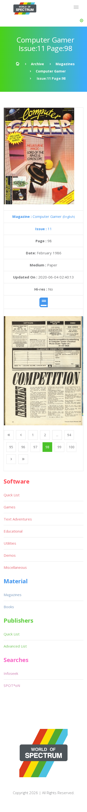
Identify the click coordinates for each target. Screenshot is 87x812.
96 (23, 447)
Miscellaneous (15, 567)
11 (43, 228)
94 (69, 435)
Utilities (10, 543)
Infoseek (11, 673)
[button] (81, 20)
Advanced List (15, 646)
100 (71, 447)
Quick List (12, 494)
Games (9, 507)
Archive (37, 64)
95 (11, 447)
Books (9, 606)
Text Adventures (18, 519)
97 (35, 447)
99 (59, 447)
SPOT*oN (12, 685)
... (57, 435)
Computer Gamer (51, 71)
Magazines (65, 64)
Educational (13, 531)
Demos (10, 555)
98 (47, 447)
